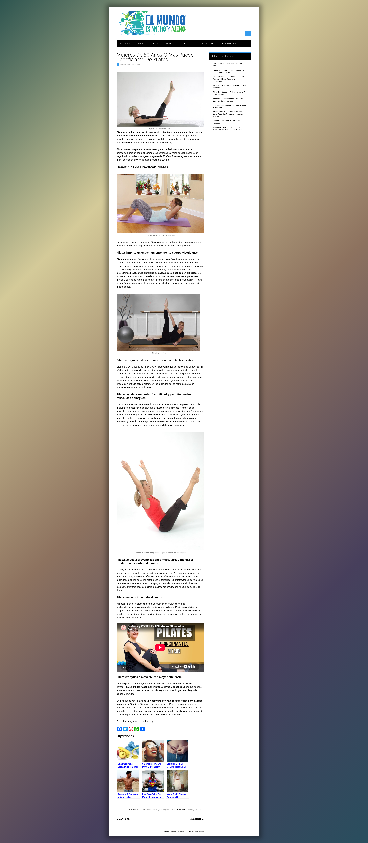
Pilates (173, 809)
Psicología (171, 43)
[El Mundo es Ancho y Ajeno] (154, 35)
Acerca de (125, 43)
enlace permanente (195, 809)
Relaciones (207, 43)
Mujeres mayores (163, 809)
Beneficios (151, 809)
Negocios (189, 43)
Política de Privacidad (196, 831)
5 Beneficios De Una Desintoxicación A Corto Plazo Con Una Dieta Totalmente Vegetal (228, 114)
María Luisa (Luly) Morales (130, 64)
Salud (155, 43)
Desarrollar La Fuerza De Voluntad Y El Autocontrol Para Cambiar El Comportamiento (228, 79)
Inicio (141, 43)
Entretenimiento (230, 43)
